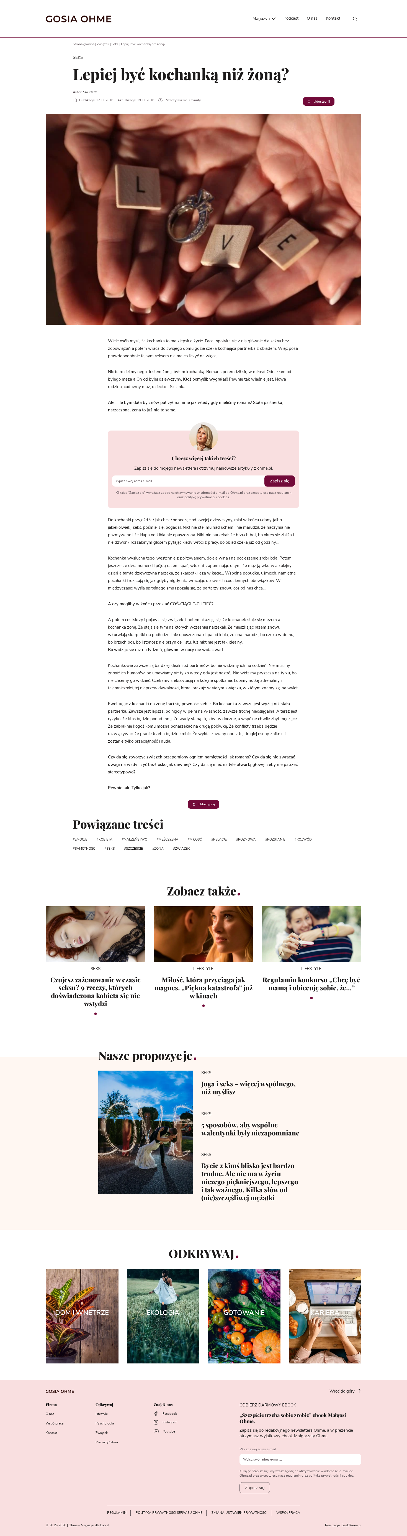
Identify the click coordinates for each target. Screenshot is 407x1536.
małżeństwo (135, 839)
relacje (220, 839)
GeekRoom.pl (351, 1525)
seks (111, 848)
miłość (196, 839)
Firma (51, 1405)
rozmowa (247, 839)
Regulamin (117, 1512)
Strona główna (83, 44)
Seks (115, 44)
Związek (103, 44)
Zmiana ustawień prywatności (239, 1512)
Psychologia (105, 1423)
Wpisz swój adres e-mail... (258, 1449)
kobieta (105, 839)
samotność (85, 848)
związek (182, 848)
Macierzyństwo (107, 1442)
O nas (312, 18)
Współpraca (54, 1423)
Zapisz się (279, 481)
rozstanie (276, 839)
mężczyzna (168, 839)
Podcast (291, 18)
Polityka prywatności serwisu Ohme (169, 1512)
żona (159, 848)
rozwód (304, 839)
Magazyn (262, 19)
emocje (81, 839)
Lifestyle (102, 1414)
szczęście (134, 848)
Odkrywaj (104, 1405)
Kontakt (333, 18)
